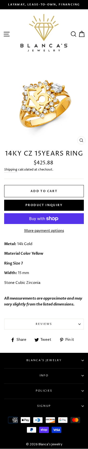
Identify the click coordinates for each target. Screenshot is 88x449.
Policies (44, 391)
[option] (44, 4)
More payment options (44, 230)
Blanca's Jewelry (44, 360)
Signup (44, 406)
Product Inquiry (44, 205)
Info (44, 375)
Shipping (10, 169)
